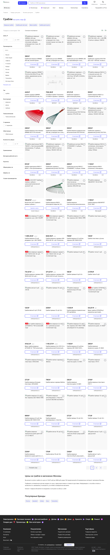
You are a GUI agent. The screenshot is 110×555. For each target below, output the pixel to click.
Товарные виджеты (91, 532)
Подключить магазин (64, 532)
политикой (58, 544)
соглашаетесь (50, 544)
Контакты (6, 534)
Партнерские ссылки (91, 534)
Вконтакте (6, 540)
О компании (6, 532)
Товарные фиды (90, 537)
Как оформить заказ (36, 537)
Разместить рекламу (64, 534)
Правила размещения (64, 537)
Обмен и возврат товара (38, 534)
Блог (4, 537)
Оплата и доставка (36, 532)
